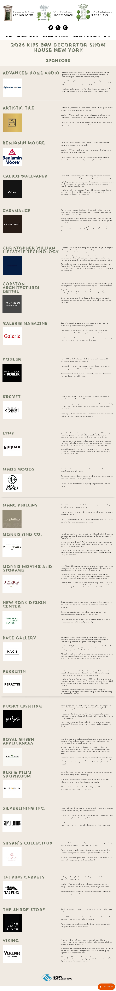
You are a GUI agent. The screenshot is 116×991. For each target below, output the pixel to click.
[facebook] (50, 27)
